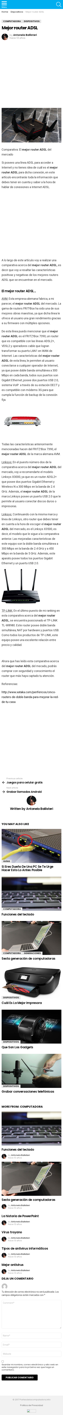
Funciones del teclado (18, 914)
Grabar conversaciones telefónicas (28, 1091)
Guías (6, 861)
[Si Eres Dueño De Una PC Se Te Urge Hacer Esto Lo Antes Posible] (31, 846)
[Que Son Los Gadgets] (31, 1027)
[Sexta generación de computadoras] (31, 938)
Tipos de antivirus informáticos (25, 1248)
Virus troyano (12, 1232)
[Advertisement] (31, 74)
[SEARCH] (58, 4)
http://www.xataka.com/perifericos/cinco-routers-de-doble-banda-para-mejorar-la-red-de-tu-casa (30, 697)
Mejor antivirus (13, 1265)
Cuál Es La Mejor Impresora (22, 1003)
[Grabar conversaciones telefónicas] (31, 1071)
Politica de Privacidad (31, 1405)
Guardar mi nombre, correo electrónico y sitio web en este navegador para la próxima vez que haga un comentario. (30, 1367)
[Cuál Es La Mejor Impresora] (31, 982)
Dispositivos (11, 997)
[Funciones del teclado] (31, 894)
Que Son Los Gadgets (17, 1047)
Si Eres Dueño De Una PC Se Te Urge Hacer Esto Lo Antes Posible (27, 868)
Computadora (12, 909)
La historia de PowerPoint (20, 1216)
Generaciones (32, 953)
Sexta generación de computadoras (28, 958)
